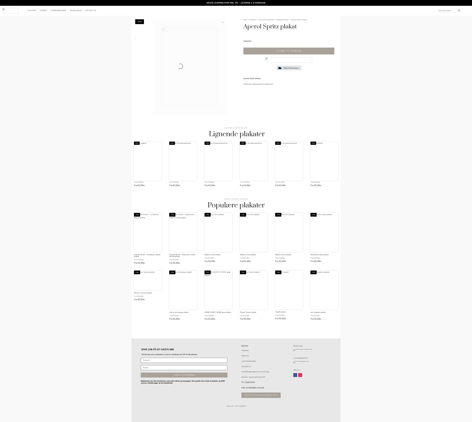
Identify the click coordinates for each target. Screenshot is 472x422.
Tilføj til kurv (287, 51)
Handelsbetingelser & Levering (255, 371)
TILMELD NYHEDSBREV (184, 375)
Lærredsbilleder (248, 361)
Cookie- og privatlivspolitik (253, 377)
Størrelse (247, 41)
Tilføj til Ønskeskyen (291, 68)
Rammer (245, 355)
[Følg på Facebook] (295, 375)
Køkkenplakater (282, 19)
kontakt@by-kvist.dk (255, 387)
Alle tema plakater (266, 19)
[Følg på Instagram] (300, 375)
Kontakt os (246, 366)
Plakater (253, 19)
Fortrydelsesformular (260, 395)
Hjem (245, 19)
